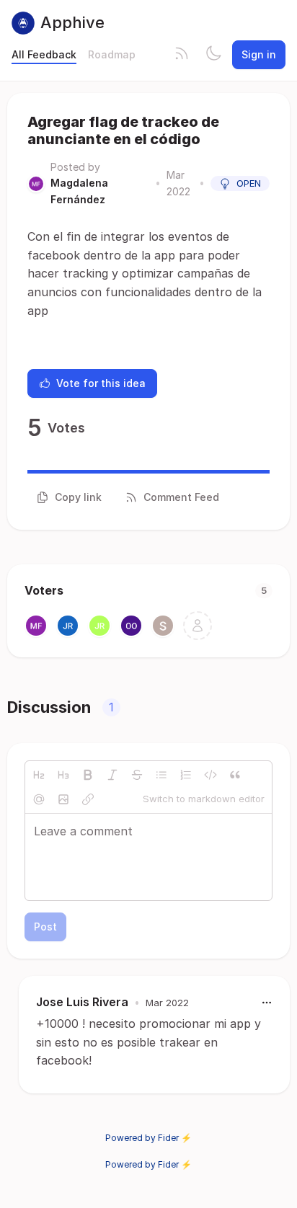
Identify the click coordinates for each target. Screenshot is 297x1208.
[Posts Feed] (182, 55)
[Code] (210, 775)
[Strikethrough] (137, 775)
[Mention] (39, 799)
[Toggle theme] (213, 55)
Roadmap (112, 54)
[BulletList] (161, 775)
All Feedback (44, 54)
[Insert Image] (63, 799)
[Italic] (112, 775)
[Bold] (88, 775)
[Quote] (235, 775)
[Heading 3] (63, 775)
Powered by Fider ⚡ (148, 1137)
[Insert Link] (88, 799)
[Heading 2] (39, 775)
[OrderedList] (186, 775)
